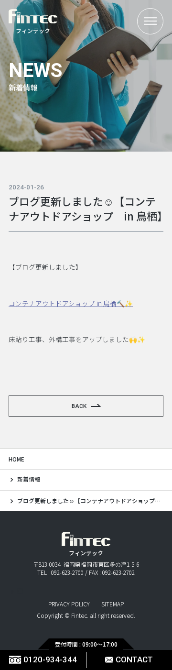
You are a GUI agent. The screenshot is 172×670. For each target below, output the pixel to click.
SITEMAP (112, 604)
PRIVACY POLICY (69, 604)
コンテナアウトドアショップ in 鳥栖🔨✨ (71, 303)
